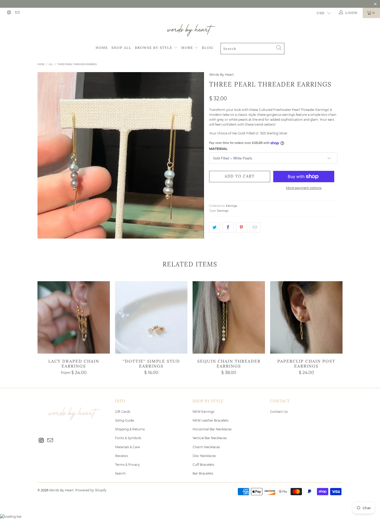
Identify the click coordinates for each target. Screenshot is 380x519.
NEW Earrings (203, 412)
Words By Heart (221, 75)
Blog (207, 47)
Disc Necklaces (204, 456)
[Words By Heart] (190, 30)
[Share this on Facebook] (228, 227)
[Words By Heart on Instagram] (8, 13)
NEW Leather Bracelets (211, 420)
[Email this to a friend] (255, 227)
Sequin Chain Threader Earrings (229, 317)
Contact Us (279, 412)
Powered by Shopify (91, 490)
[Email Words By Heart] (16, 13)
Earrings (231, 206)
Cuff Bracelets (203, 465)
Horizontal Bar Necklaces (212, 429)
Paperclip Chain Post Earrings (306, 317)
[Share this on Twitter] (214, 227)
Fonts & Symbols (128, 438)
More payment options (304, 188)
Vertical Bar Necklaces (210, 438)
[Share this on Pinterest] (241, 227)
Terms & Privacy (127, 465)
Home (102, 47)
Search (120, 473)
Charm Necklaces (206, 447)
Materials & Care (127, 447)
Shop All (121, 47)
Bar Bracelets (203, 473)
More (187, 47)
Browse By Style (154, 47)
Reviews (121, 456)
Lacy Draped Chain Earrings (73, 317)
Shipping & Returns (130, 429)
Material (218, 149)
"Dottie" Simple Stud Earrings (151, 317)
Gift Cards (122, 412)
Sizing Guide (124, 420)
